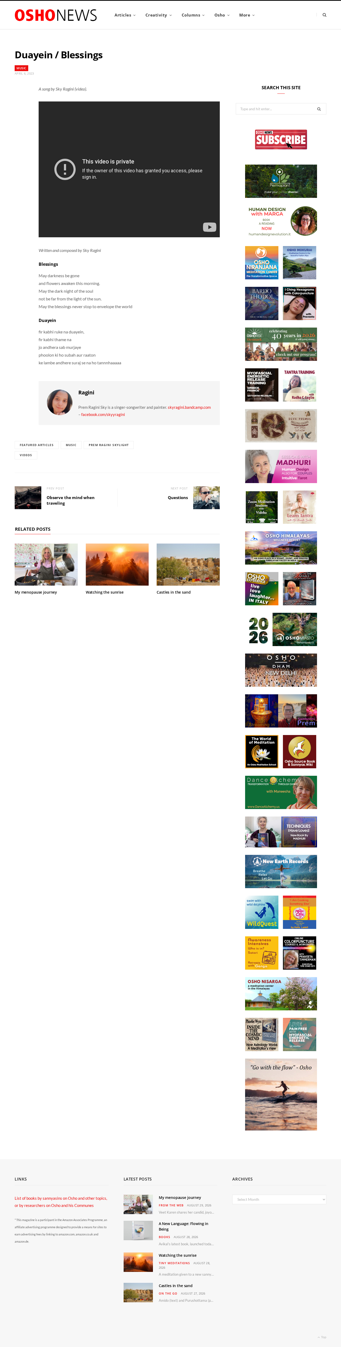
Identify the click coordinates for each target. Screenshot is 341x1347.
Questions (178, 497)
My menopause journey (36, 592)
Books (164, 1237)
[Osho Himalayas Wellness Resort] (281, 563)
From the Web (171, 1205)
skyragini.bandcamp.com (189, 407)
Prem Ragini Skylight (109, 445)
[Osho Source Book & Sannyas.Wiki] (299, 766)
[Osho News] (56, 15)
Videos (26, 455)
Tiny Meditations (174, 1263)
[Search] (321, 15)
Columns (191, 15)
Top (323, 1337)
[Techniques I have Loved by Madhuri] (281, 845)
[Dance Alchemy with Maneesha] (281, 807)
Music (21, 68)
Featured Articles (37, 445)
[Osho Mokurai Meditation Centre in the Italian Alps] (299, 277)
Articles (123, 15)
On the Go (168, 1293)
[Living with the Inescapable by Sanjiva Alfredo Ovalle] (299, 603)
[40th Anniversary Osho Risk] (281, 359)
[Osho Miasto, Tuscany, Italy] (281, 644)
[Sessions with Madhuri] (281, 481)
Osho (219, 15)
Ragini (86, 392)
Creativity (156, 15)
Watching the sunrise (105, 592)
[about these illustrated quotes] (281, 1128)
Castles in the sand (173, 592)
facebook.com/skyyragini (103, 414)
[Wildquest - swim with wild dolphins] (261, 927)
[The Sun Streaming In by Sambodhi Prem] (281, 726)
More (244, 15)
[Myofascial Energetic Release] (299, 1049)
